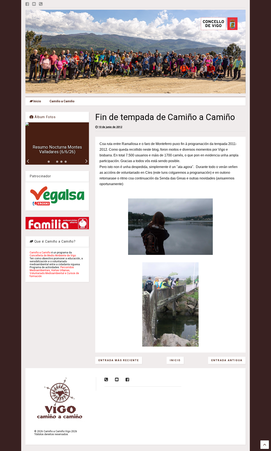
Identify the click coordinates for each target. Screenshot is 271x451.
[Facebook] (27, 4)
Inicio (37, 101)
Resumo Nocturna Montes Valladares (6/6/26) (57, 149)
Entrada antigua (226, 360)
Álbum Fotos (44, 117)
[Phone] (41, 4)
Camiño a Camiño (62, 101)
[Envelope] (34, 4)
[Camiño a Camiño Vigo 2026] (135, 91)
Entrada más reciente (118, 360)
